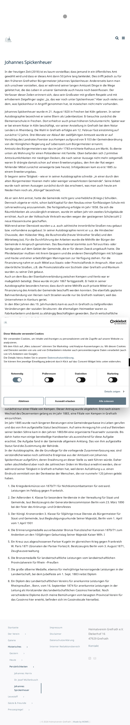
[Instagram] (89, 658)
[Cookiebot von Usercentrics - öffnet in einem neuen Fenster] (112, 322)
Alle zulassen (106, 401)
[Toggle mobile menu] (123, 38)
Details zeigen (112, 391)
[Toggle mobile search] (117, 38)
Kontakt (93, 646)
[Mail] (95, 658)
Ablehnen (23, 401)
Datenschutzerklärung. (61, 357)
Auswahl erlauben (65, 401)
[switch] (49, 379)
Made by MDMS (81, 721)
